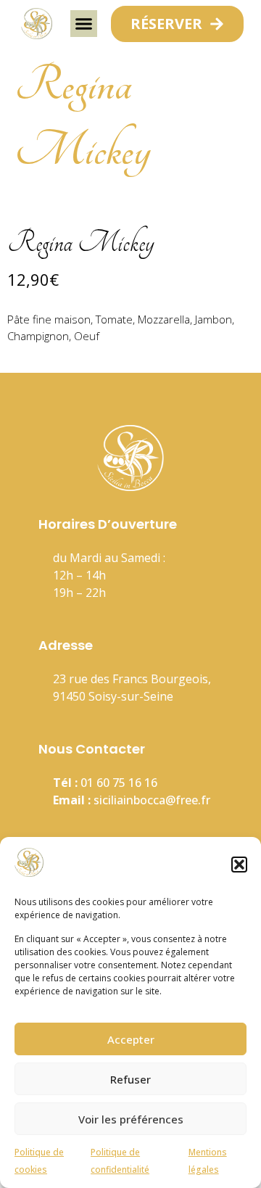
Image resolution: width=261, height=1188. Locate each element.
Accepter (130, 1039)
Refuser (130, 1079)
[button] (239, 864)
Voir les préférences (130, 1119)
